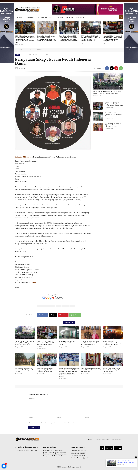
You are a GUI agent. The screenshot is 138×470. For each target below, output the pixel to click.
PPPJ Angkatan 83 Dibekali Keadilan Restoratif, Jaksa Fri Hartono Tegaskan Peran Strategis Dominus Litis (90, 38)
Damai (39, 306)
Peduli (58, 306)
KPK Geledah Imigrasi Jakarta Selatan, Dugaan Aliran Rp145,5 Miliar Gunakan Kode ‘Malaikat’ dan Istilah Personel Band (25, 39)
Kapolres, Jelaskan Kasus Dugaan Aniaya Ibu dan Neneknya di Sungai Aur (45, 369)
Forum (45, 306)
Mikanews (27, 157)
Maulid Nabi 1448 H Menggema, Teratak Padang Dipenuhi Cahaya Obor (112, 342)
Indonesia (52, 306)
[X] (112, 68)
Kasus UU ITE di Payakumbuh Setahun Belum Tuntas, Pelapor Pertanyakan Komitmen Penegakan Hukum (112, 38)
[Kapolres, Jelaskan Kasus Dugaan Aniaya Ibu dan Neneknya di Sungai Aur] (47, 359)
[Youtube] (120, 448)
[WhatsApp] (121, 68)
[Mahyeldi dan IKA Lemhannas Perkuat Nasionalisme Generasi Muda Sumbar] (91, 359)
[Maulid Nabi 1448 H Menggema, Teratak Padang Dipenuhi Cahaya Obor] (113, 332)
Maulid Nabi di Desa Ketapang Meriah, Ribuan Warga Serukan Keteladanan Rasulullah (107, 92)
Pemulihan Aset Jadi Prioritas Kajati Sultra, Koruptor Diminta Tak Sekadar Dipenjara (113, 125)
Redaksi (23, 68)
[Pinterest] (116, 68)
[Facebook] (107, 68)
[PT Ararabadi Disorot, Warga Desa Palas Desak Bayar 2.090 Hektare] (25, 359)
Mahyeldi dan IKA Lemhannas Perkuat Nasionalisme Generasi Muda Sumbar (91, 369)
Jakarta (18, 157)
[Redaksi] (17, 68)
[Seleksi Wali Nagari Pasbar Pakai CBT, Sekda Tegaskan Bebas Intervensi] (113, 359)
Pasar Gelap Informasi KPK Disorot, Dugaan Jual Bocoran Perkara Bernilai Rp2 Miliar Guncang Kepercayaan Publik (68, 38)
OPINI (21, 49)
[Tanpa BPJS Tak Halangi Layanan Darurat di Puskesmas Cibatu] (98, 116)
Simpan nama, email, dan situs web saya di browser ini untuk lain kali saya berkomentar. (55, 422)
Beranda (17, 49)
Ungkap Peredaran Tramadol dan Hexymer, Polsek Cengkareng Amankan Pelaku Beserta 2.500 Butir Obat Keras (46, 38)
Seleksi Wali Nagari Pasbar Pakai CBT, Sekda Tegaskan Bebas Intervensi (112, 369)
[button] (121, 17)
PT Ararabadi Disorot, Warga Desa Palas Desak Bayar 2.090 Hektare (24, 369)
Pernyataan (65, 306)
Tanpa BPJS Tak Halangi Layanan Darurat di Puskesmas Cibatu (113, 114)
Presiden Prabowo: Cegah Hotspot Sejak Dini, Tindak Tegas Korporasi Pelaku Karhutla (114, 104)
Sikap (72, 306)
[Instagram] (107, 448)
